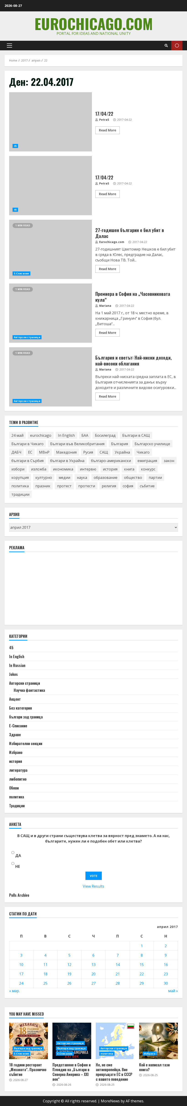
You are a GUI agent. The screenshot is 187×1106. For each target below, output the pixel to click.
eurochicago (40, 435)
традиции (20, 494)
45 (15, 146)
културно (43, 477)
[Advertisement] (43, 590)
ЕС (30, 452)
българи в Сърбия (27, 460)
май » (173, 990)
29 (142, 983)
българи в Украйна (67, 460)
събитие (147, 485)
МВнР (44, 452)
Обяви (14, 788)
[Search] (166, 45)
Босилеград (105, 435)
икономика (63, 469)
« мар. (14, 990)
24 (21, 983)
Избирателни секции (25, 743)
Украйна (122, 452)
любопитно (17, 779)
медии (64, 477)
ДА (18, 855)
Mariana (105, 306)
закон (169, 460)
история (110, 469)
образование (105, 477)
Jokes (13, 674)
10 (21, 964)
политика (20, 485)
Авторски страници (27, 337)
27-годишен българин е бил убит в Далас (50, 249)
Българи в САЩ (136, 435)
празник (42, 485)
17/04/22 (50, 121)
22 (142, 973)
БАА (84, 435)
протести (86, 485)
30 (166, 983)
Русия (88, 452)
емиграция (147, 460)
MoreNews (110, 1100)
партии (155, 477)
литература (18, 770)
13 (93, 964)
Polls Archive (19, 895)
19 (69, 973)
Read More (107, 130)
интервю (88, 469)
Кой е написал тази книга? (158, 1041)
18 (45, 973)
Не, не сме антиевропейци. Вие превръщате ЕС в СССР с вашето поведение (115, 1041)
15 (142, 964)
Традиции (17, 805)
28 (118, 983)
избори (17, 469)
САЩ (104, 452)
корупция (20, 477)
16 (166, 964)
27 (93, 983)
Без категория (20, 708)
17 (21, 973)
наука (82, 477)
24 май (17, 435)
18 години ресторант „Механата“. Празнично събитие (28, 1041)
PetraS (104, 120)
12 (69, 964)
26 (69, 983)
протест (64, 485)
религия (109, 485)
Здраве (15, 734)
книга (129, 469)
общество (133, 477)
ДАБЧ (16, 452)
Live (176, 45)
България (119, 443)
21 (118, 973)
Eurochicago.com (93, 23)
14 (118, 964)
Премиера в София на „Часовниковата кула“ (50, 313)
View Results (93, 886)
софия (128, 485)
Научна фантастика (29, 690)
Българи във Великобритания (77, 443)
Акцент (15, 699)
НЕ (17, 866)
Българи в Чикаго (27, 443)
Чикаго (143, 452)
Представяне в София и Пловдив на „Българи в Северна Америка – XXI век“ (71, 1072)
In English (66, 435)
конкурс (148, 469)
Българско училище (152, 443)
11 (45, 964)
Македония (66, 452)
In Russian (17, 665)
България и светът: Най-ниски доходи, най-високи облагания (50, 376)
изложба (38, 469)
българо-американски (111, 460)
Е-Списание (21, 273)
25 (45, 983)
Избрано (15, 752)
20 (93, 973)
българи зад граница (26, 717)
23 (166, 973)
